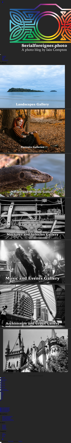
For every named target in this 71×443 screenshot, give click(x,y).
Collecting (4, 434)
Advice (3, 433)
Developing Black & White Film (8, 420)
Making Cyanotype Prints (6, 417)
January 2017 (4, 428)
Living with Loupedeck (6, 418)
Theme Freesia (10, 441)
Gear (3, 58)
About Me (4, 56)
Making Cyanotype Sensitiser (7, 416)
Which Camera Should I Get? (7, 419)
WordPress (20, 441)
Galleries (3, 57)
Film (3, 435)
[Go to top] (0, 442)
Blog (3, 59)
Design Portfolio (5, 60)
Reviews (3, 436)
